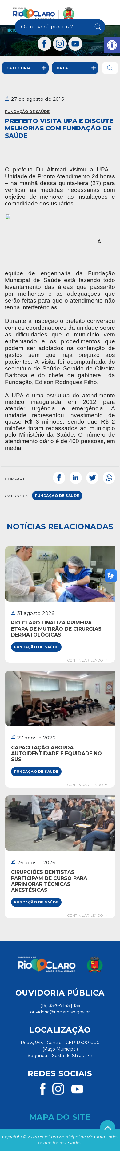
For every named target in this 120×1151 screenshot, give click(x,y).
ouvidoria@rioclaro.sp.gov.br (60, 1012)
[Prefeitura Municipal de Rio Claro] (44, 13)
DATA (62, 68)
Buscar (97, 27)
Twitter (92, 478)
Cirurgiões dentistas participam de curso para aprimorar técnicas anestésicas (49, 881)
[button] (112, 45)
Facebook (59, 478)
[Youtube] (75, 44)
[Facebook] (45, 44)
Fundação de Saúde (27, 111)
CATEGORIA (18, 68)
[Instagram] (60, 44)
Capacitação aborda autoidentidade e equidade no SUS (56, 753)
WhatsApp (109, 478)
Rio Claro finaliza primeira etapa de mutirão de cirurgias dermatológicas (56, 628)
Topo (107, 1128)
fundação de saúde (57, 495)
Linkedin (76, 478)
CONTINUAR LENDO (85, 660)
